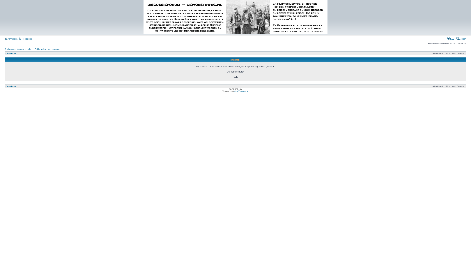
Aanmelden (12, 39)
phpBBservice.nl (241, 91)
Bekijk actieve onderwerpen (47, 49)
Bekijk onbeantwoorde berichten (19, 49)
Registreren (26, 39)
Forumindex (11, 53)
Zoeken (462, 39)
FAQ (452, 39)
